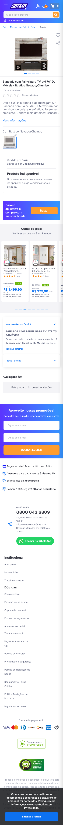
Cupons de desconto (15, 610)
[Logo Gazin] (19, 7)
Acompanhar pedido (15, 626)
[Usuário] (38, 6)
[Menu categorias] (6, 6)
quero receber (31, 449)
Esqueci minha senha (15, 602)
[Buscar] (56, 14)
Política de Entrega (14, 653)
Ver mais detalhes (14, 349)
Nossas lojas (11, 572)
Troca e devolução (14, 633)
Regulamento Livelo (15, 706)
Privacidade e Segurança (17, 661)
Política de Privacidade (38, 806)
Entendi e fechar (31, 816)
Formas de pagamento (16, 618)
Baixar (44, 210)
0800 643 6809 (33, 512)
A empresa (10, 564)
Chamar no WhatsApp (38, 540)
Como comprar (12, 594)
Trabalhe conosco (14, 580)
